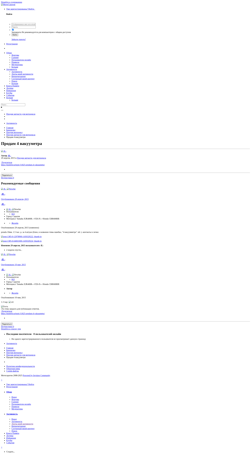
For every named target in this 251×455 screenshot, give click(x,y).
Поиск (14, 81)
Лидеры (9, 88)
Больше (15, 67)
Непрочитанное (19, 76)
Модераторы (17, 64)
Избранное (11, 90)
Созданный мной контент (23, 79)
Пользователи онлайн (21, 60)
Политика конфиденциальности (20, 366)
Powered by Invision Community (36, 375)
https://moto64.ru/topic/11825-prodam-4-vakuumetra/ (23, 165)
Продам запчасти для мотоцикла (31, 158)
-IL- (9, 156)
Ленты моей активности (22, 74)
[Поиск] (2, 110)
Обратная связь (13, 369)
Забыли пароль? (19, 39)
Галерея (15, 57)
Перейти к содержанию (11, 2)
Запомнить (16, 32)
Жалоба (15, 223)
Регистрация (12, 44)
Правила (15, 62)
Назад (14, 397)
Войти (15, 35)
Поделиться (6, 162)
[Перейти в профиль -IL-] (3, 151)
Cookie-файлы (12, 371)
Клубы (9, 93)
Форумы (15, 55)
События (10, 95)
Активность (11, 69)
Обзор (9, 53)
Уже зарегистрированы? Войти (20, 9)
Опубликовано (15, 199)
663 (13, 214)
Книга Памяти (12, 86)
